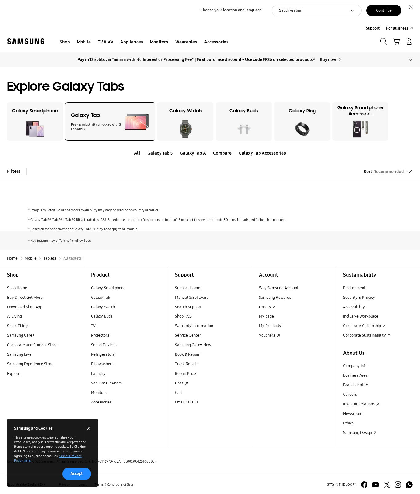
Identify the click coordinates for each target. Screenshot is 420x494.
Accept (76, 473)
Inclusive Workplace (360, 316)
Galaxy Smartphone (108, 287)
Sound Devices (104, 344)
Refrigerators (103, 354)
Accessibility (354, 307)
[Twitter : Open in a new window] (386, 484)
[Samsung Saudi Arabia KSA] (26, 41)
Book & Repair (187, 354)
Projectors (100, 335)
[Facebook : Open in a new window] (364, 484)
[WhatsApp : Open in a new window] (409, 484)
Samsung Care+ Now (193, 344)
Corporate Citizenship (362, 325)
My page (266, 316)
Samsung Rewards (275, 297)
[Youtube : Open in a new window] (375, 484)
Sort (384, 171)
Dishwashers (102, 364)
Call (178, 392)
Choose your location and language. (231, 10)
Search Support (188, 307)
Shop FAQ (183, 316)
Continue (384, 10)
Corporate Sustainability (365, 335)
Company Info (355, 365)
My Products (270, 325)
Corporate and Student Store (32, 344)
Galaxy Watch (103, 307)
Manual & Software (192, 297)
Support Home (187, 287)
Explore (13, 373)
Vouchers (267, 335)
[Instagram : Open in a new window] (398, 484)
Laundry (98, 373)
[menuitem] (64, 42)
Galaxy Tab (100, 297)
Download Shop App (24, 307)
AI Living (14, 316)
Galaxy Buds (102, 316)
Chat (179, 383)
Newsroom (352, 413)
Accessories (101, 402)
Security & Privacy (359, 297)
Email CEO (184, 402)
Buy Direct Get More (25, 297)
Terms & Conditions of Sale (114, 484)
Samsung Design (358, 432)
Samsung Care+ (20, 335)
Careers (350, 394)
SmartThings (18, 325)
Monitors (99, 392)
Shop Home (17, 287)
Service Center (188, 335)
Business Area (355, 375)
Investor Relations (359, 404)
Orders (265, 307)
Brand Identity (355, 385)
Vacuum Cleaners (106, 383)
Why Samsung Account (279, 287)
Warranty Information (194, 325)
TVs (94, 325)
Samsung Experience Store (30, 364)
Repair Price (185, 373)
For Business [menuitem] (397, 28)
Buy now (328, 59)
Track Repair (186, 364)
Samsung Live (19, 354)
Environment (354, 287)
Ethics (348, 423)
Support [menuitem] (373, 28)
